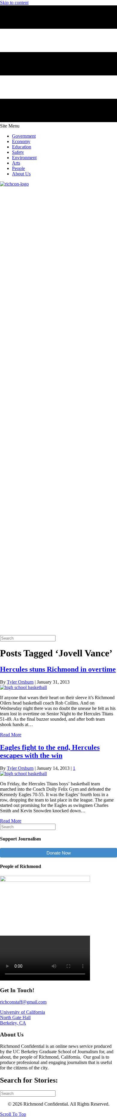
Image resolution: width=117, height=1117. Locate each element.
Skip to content (14, 2)
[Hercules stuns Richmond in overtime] (23, 687)
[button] (13, 1114)
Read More (10, 734)
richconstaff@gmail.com (23, 1001)
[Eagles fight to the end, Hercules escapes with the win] (23, 773)
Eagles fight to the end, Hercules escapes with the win (50, 751)
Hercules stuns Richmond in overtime (58, 669)
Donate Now (58, 852)
